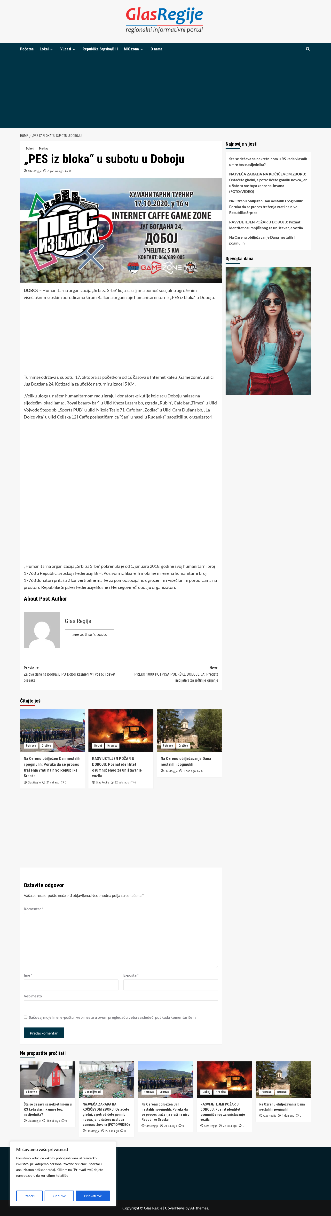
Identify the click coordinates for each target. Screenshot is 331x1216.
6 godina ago (55, 171)
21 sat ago (53, 782)
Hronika (112, 745)
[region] (63, 1173)
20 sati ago (112, 1131)
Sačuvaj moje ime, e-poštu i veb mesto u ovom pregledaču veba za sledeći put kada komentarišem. (113, 1017)
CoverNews (175, 1208)
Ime (28, 975)
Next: (176, 674)
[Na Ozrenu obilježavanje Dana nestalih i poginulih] (189, 730)
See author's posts (89, 634)
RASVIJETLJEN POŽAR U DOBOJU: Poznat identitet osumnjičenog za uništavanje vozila (266, 225)
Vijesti (65, 49)
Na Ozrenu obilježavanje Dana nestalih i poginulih (262, 240)
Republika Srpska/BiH (100, 49)
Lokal (44, 49)
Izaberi (29, 1196)
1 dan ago (189, 771)
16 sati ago (53, 1120)
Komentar (33, 908)
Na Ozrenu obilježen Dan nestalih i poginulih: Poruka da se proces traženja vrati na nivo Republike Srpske (266, 207)
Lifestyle (31, 1092)
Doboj (29, 148)
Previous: (69, 674)
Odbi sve (59, 1196)
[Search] (308, 49)
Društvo (43, 148)
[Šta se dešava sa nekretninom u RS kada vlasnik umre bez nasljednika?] (47, 1079)
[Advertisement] (165, 91)
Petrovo (31, 745)
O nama (156, 49)
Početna (27, 49)
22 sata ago (122, 782)
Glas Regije (35, 171)
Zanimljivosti (93, 1092)
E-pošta (131, 975)
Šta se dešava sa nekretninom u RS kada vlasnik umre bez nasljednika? (268, 162)
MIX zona (131, 49)
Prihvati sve (93, 1196)
